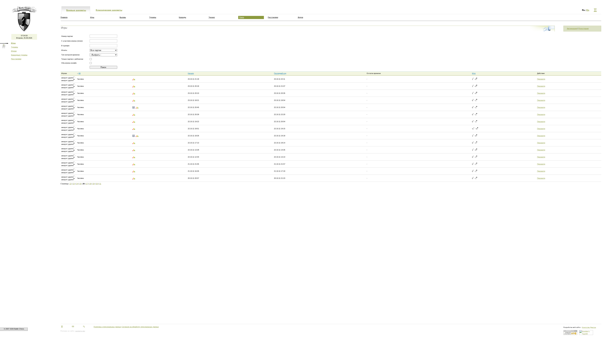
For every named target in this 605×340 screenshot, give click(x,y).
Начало (191, 73)
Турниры (14, 47)
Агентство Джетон (589, 327)
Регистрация (584, 28)
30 (97, 184)
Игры (92, 17)
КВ (79, 73)
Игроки (14, 51)
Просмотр (541, 79)
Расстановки (16, 59)
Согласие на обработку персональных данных (140, 327)
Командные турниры (19, 55)
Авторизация (572, 28)
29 (94, 184)
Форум (300, 17)
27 (87, 184)
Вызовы (123, 17)
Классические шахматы (109, 10)
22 (70, 184)
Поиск (241, 17)
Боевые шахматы (76, 10)
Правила (63, 17)
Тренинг (212, 17)
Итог (474, 73)
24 (77, 184)
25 (80, 184)
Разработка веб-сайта (571, 327)
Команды (182, 17)
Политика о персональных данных (107, 327)
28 (90, 184)
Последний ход (280, 73)
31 (100, 184)
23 (74, 184)
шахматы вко (80, 331)
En (587, 10)
